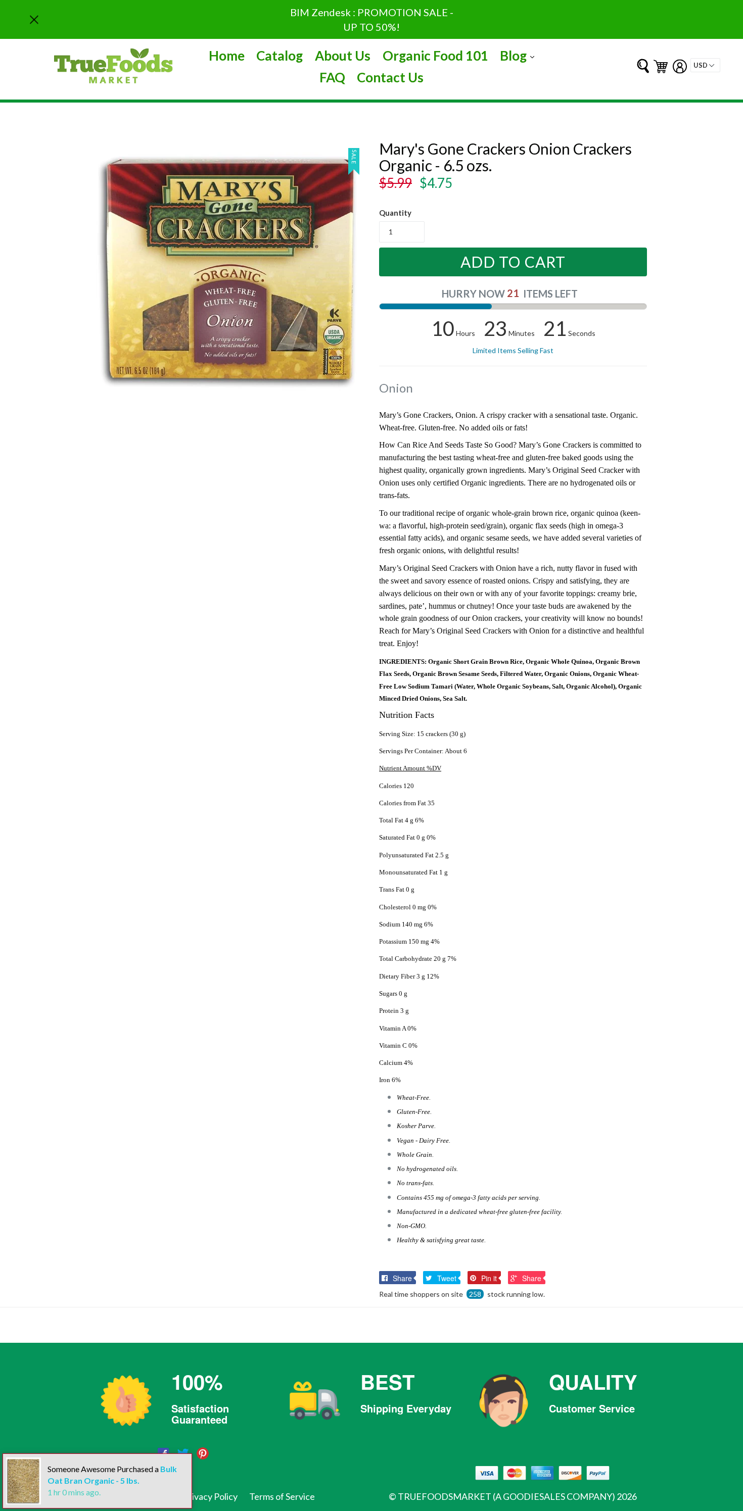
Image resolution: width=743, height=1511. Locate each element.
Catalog (279, 55)
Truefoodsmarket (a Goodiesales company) (506, 1496)
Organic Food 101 (435, 55)
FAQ (332, 77)
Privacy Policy (210, 1496)
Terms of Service (282, 1496)
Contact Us (390, 77)
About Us (342, 55)
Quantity (395, 212)
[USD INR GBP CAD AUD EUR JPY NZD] (705, 65)
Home (227, 55)
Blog (519, 55)
